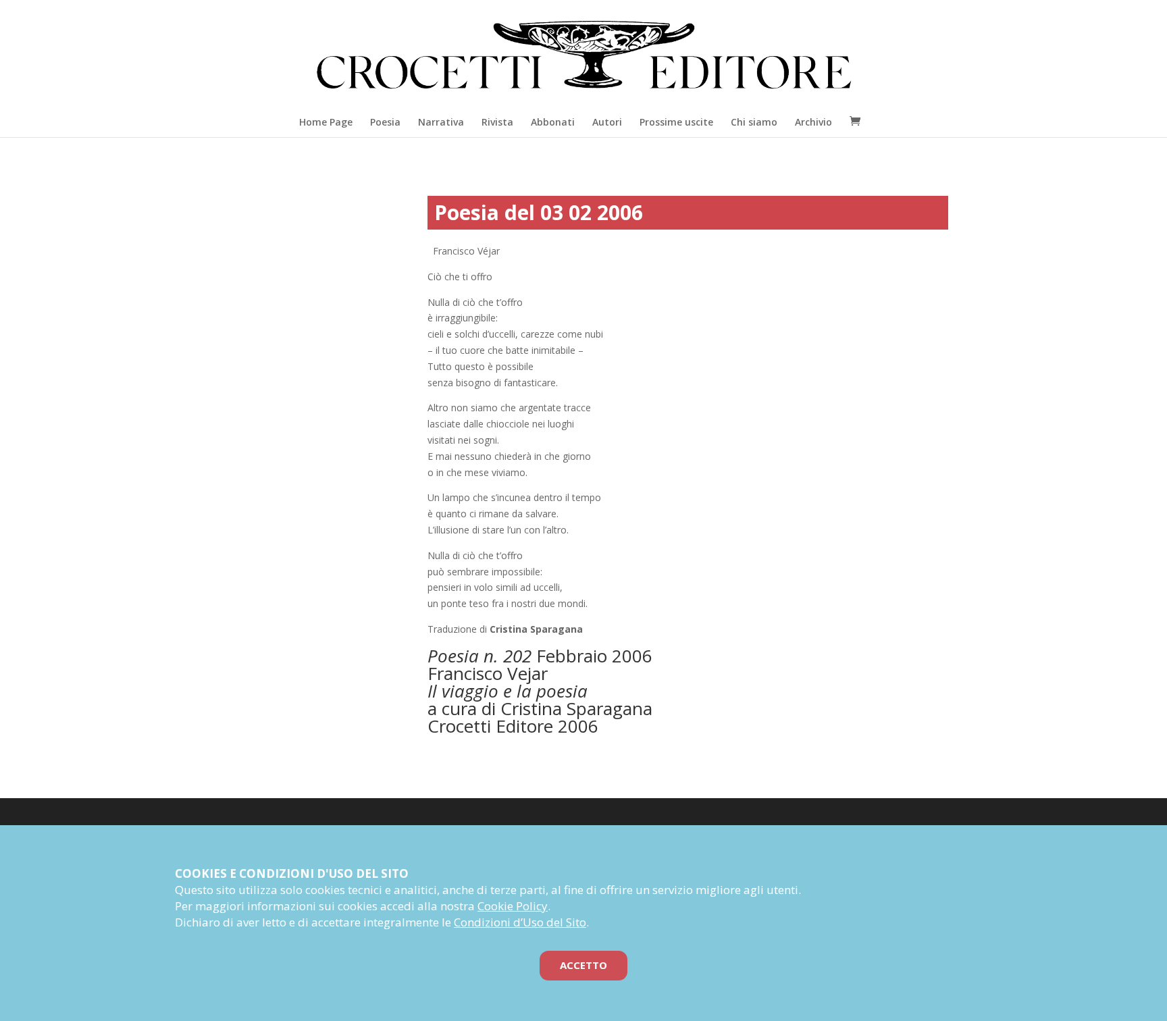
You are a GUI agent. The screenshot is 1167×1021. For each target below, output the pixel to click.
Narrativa (441, 121)
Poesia (385, 121)
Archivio (813, 121)
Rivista (497, 121)
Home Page (326, 121)
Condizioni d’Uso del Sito (520, 922)
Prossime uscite (676, 121)
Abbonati (553, 121)
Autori (607, 121)
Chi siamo (754, 121)
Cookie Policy (512, 906)
